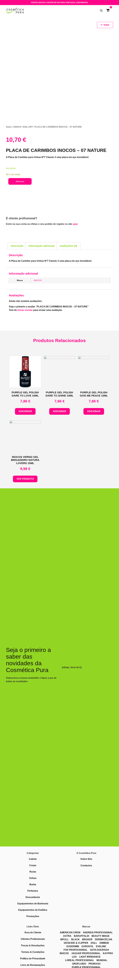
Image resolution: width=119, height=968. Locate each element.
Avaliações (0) (68, 245)
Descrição (17, 245)
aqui (75, 224)
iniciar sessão (25, 310)
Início (8, 127)
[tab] (17, 246)
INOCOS (38, 280)
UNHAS (17, 127)
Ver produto (25, 479)
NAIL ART (28, 127)
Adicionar (20, 181)
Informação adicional (41, 245)
